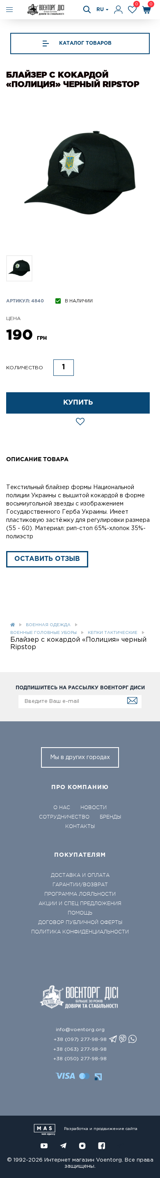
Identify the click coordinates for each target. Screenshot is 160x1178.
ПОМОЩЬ (80, 913)
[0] (132, 10)
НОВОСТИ (93, 807)
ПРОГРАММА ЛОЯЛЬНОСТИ (80, 894)
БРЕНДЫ (110, 817)
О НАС (61, 807)
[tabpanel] (80, 174)
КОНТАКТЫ (80, 826)
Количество (24, 368)
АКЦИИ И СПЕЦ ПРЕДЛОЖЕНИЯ (80, 903)
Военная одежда (48, 625)
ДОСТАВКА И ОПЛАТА (80, 875)
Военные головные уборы (43, 633)
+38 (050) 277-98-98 (80, 1059)
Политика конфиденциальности (80, 932)
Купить (78, 403)
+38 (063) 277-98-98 (80, 1049)
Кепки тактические (112, 633)
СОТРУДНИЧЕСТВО (64, 817)
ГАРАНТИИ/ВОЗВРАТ (80, 885)
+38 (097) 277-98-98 (80, 1039)
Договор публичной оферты (80, 922)
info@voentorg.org (80, 1029)
